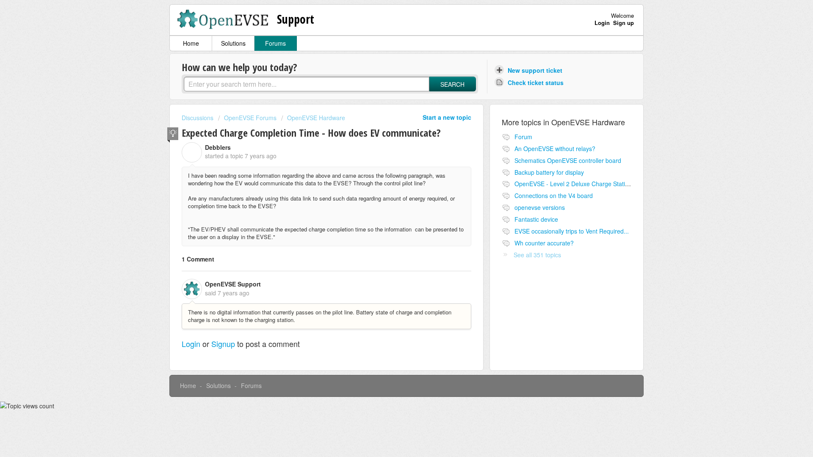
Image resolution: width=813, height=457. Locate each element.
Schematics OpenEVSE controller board (567, 160)
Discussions (197, 117)
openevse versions (539, 207)
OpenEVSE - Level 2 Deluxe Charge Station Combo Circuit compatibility (610, 183)
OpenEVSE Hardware (316, 117)
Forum (523, 136)
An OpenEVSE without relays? (554, 148)
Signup (223, 343)
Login (191, 343)
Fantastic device (536, 219)
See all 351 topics (537, 255)
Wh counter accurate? (544, 243)
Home (191, 43)
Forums (275, 43)
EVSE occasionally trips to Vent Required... (571, 231)
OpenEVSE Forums (250, 117)
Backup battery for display (549, 172)
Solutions (233, 43)
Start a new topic (447, 117)
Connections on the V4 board (553, 195)
